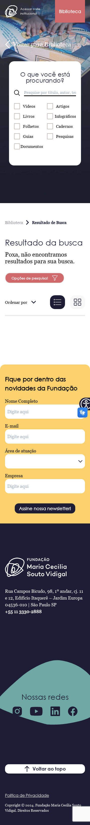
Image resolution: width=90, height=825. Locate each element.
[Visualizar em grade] (77, 302)
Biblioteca (70, 11)
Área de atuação (20, 450)
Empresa (14, 475)
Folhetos (31, 126)
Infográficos (65, 116)
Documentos (31, 146)
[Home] (11, 11)
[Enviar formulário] (17, 93)
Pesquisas (65, 136)
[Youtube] (36, 711)
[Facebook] (73, 711)
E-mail (11, 426)
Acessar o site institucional (30, 11)
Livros (28, 116)
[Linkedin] (55, 711)
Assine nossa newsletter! (45, 508)
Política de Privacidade (27, 795)
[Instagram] (17, 711)
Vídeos (29, 106)
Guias (28, 136)
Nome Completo (21, 401)
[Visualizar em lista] (57, 302)
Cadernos (64, 126)
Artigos (62, 106)
